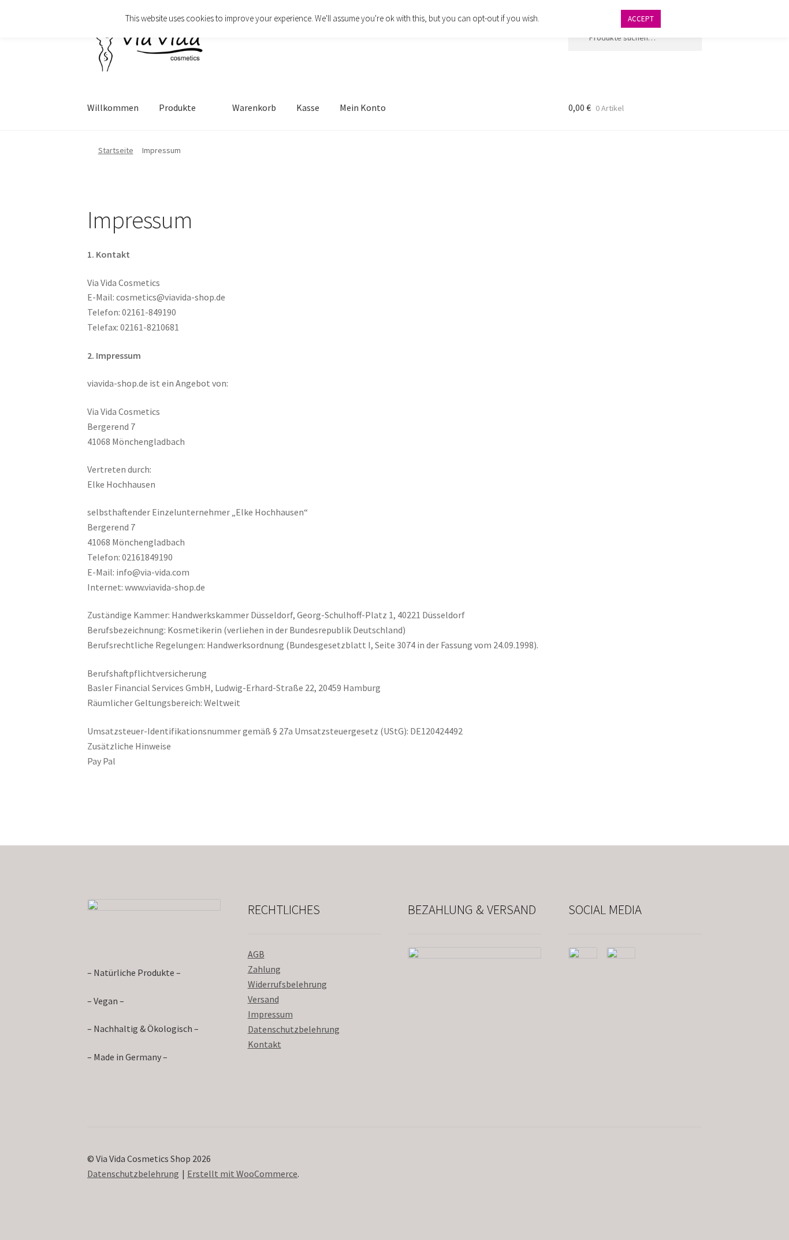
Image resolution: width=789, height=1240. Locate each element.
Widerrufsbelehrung (287, 984)
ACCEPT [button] (641, 19)
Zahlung (264, 969)
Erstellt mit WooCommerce (242, 1173)
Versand (263, 999)
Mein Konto (363, 107)
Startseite (115, 150)
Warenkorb (254, 107)
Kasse (307, 107)
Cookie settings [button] (579, 18)
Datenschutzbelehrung (294, 1029)
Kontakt (264, 1044)
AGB (256, 954)
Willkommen (113, 107)
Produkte (177, 107)
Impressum (270, 1014)
